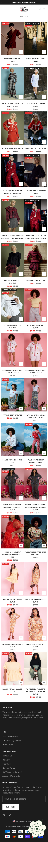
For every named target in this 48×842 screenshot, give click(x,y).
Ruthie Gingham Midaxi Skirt (35, 60)
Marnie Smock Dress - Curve (12, 600)
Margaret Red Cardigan (35, 148)
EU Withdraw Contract (12, 772)
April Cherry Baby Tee (12, 415)
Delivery (6, 760)
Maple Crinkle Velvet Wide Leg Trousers (12, 192)
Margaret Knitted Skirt (12, 148)
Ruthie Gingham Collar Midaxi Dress (12, 105)
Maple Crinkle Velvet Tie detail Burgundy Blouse (35, 237)
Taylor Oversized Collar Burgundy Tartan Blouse (12, 237)
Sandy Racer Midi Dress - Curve (36, 600)
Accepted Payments (11, 776)
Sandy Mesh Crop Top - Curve (36, 645)
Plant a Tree (7, 745)
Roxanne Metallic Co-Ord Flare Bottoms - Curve (12, 507)
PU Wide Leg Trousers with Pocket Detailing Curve (35, 691)
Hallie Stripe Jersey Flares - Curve (35, 461)
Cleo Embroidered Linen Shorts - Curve (12, 371)
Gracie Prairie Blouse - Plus (12, 461)
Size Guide (6, 764)
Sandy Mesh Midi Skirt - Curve (12, 645)
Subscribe (11, 807)
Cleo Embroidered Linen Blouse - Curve (35, 371)
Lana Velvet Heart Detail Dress (35, 192)
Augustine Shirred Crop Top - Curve (35, 553)
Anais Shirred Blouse (35, 280)
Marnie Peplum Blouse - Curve (12, 690)
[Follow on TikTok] (10, 815)
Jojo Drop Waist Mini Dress (35, 105)
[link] (37, 829)
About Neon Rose (9, 736)
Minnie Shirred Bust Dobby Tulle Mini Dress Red (12, 554)
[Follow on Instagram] (3, 815)
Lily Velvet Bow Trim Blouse (12, 326)
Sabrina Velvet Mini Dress (12, 60)
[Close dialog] (42, 820)
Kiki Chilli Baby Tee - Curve (35, 326)
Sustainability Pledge (11, 740)
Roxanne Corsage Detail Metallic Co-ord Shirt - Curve (35, 507)
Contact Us (7, 756)
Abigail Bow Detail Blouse (12, 282)
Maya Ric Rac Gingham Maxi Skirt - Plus (35, 416)
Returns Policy (8, 768)
